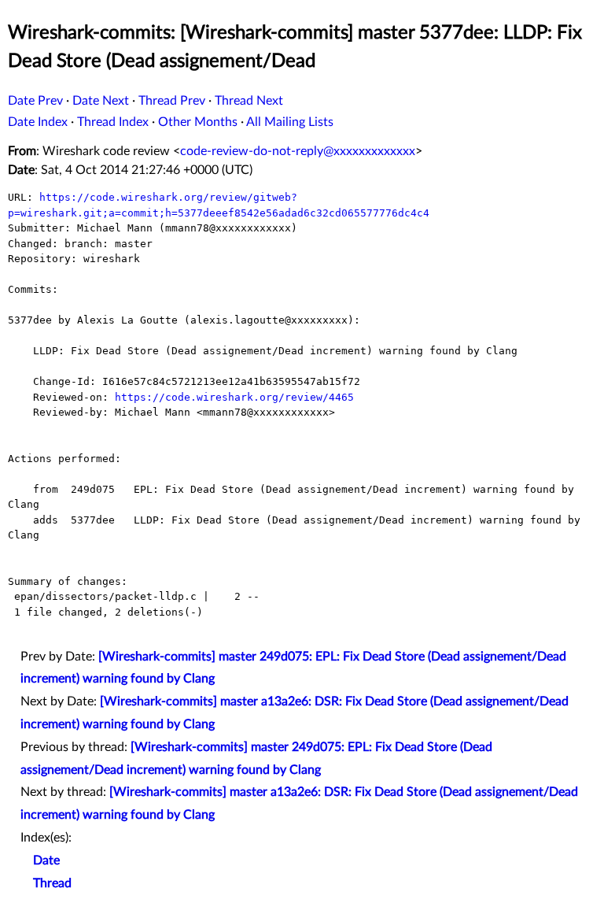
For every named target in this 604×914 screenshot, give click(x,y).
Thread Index (113, 122)
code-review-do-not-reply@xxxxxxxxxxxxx (297, 151)
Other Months (198, 122)
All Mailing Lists (289, 122)
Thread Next (249, 100)
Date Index (38, 122)
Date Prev (35, 100)
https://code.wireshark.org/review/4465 (234, 397)
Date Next (100, 100)
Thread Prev (171, 100)
